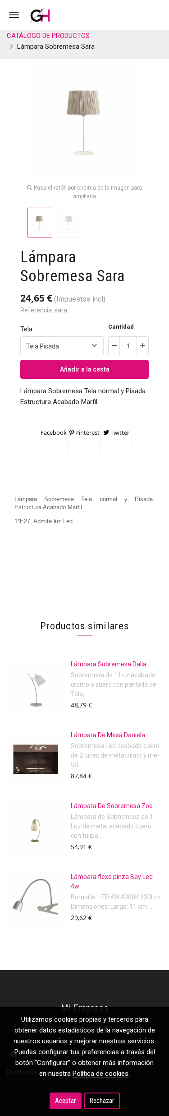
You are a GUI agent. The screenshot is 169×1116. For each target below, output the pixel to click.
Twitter (119, 432)
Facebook (53, 432)
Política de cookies (100, 1074)
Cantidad (121, 326)
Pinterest (87, 432)
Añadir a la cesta (85, 369)
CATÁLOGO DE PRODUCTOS (48, 36)
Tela (26, 329)
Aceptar (65, 1101)
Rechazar (102, 1101)
